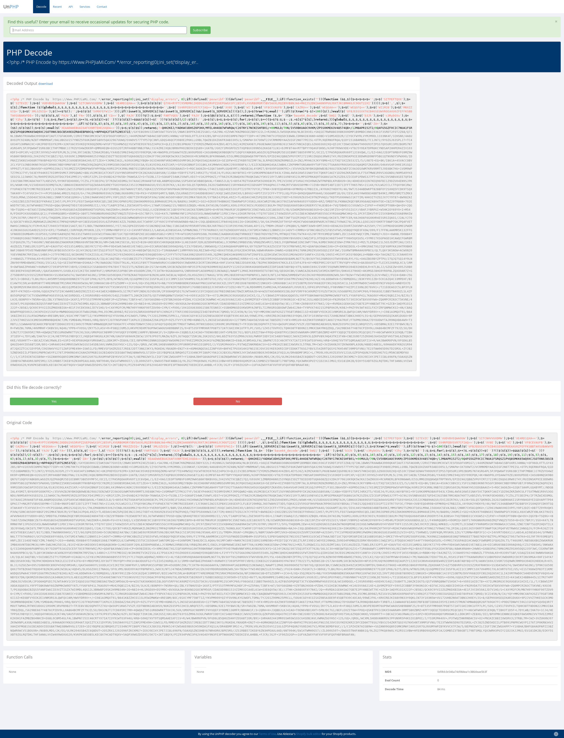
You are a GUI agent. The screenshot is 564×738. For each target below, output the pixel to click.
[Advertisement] (463, 108)
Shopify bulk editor (308, 734)
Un (11, 7)
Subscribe (200, 30)
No (238, 401)
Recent (57, 7)
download (45, 84)
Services (85, 7)
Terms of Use (267, 734)
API (71, 7)
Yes (54, 401)
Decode (41, 7)
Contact (102, 7)
